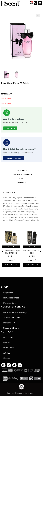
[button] (40, 3)
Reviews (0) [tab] (21, 182)
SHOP (4, 287)
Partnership (8, 348)
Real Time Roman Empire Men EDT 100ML (11, 252)
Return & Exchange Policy (15, 313)
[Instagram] (9, 365)
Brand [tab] (21, 178)
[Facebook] (3, 365)
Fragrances (8, 293)
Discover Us (8, 338)
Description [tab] (22, 171)
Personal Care (9, 303)
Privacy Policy (9, 323)
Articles (6, 353)
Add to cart (11, 265)
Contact (6, 358)
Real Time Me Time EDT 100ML (32, 252)
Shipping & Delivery (12, 328)
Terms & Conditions (11, 318)
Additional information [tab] (21, 175)
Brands (6, 343)
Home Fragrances (11, 298)
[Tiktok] (14, 365)
